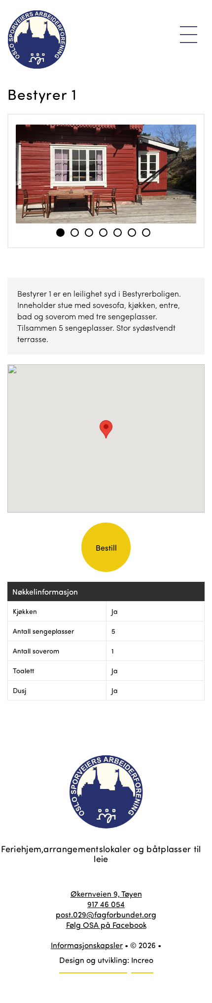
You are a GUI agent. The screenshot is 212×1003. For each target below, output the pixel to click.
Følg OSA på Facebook (106, 924)
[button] (106, 429)
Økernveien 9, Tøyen (106, 893)
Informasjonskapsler (87, 945)
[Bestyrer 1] (106, 174)
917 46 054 (106, 904)
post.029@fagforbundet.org (106, 914)
